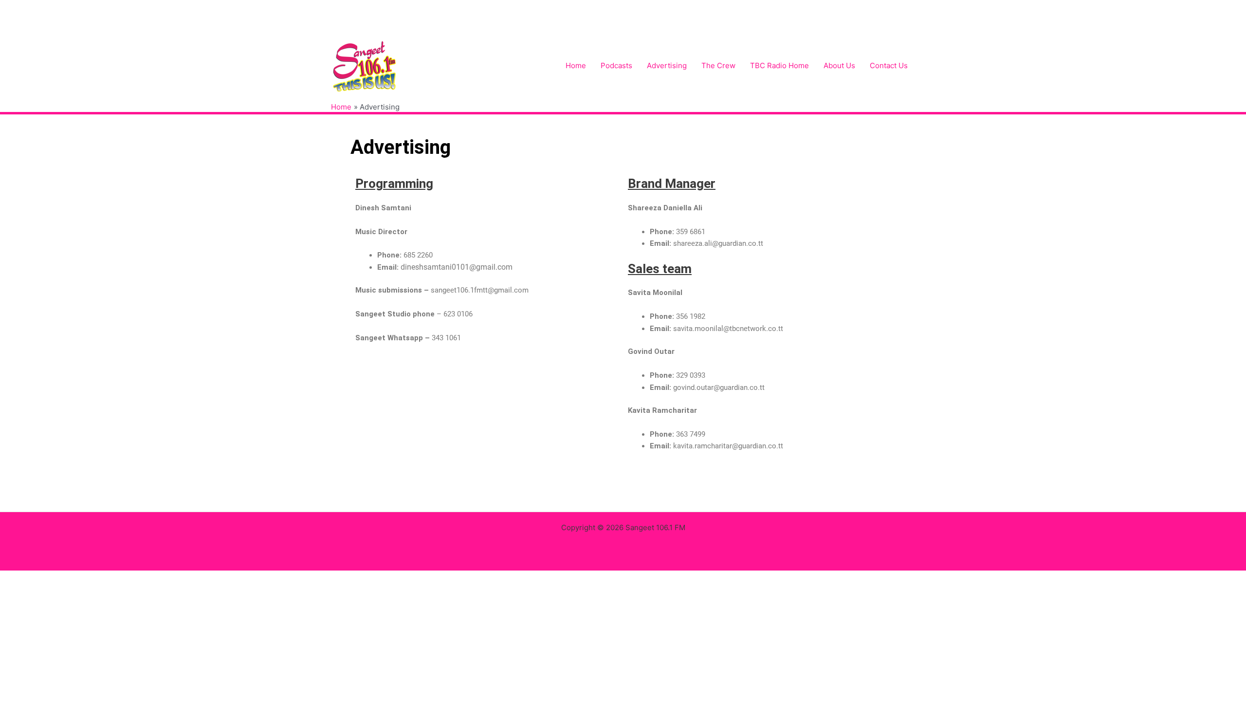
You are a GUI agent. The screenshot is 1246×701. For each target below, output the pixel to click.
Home (576, 65)
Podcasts (616, 65)
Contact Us (889, 65)
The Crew (718, 65)
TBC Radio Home (779, 65)
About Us (839, 65)
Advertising (667, 65)
